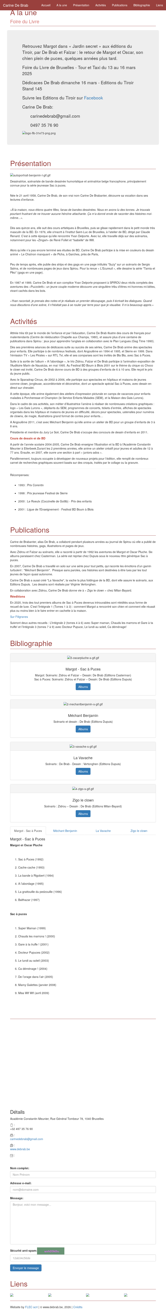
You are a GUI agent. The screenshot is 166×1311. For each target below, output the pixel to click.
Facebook (93, 98)
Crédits (77, 1307)
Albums (83, 687)
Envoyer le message (26, 1268)
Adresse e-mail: (21, 1183)
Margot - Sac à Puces (28, 831)
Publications (119, 5)
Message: (16, 1198)
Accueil (45, 5)
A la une (61, 5)
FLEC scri (31, 1307)
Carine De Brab (15, 5)
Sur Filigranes (19, 617)
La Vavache (103, 831)
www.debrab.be (20, 1149)
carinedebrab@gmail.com (26, 1139)
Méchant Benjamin (65, 831)
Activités (100, 5)
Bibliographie (141, 5)
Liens (159, 5)
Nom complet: (19, 1168)
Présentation (81, 5)
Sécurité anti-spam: (23, 1250)
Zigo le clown (139, 831)
